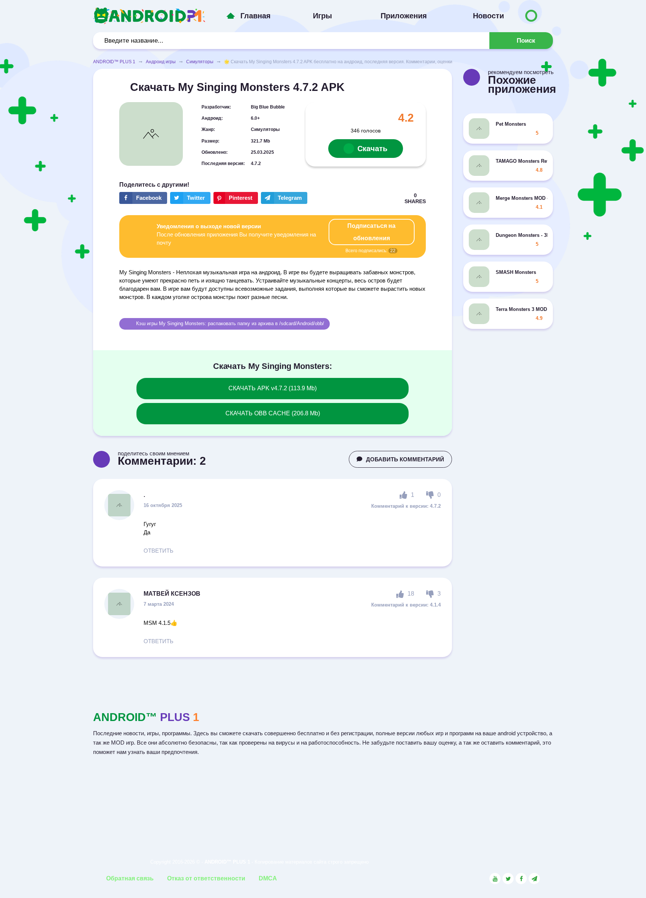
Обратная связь (130, 878)
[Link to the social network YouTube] (495, 878)
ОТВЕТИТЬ (158, 550)
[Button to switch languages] (531, 16)
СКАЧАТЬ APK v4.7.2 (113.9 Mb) (272, 388)
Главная (255, 16)
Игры (322, 16)
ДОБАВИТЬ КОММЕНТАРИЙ (405, 459)
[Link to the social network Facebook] (521, 878)
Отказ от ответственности (206, 878)
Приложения (404, 16)
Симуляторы (199, 61)
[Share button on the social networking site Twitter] (190, 198)
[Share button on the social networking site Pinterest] (235, 198)
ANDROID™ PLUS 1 (114, 61)
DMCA (268, 878)
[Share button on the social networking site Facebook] (143, 198)
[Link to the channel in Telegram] (534, 878)
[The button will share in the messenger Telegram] (284, 198)
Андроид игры (161, 61)
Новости (488, 16)
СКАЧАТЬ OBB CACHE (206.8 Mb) (272, 413)
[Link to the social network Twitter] (508, 878)
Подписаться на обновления (371, 232)
